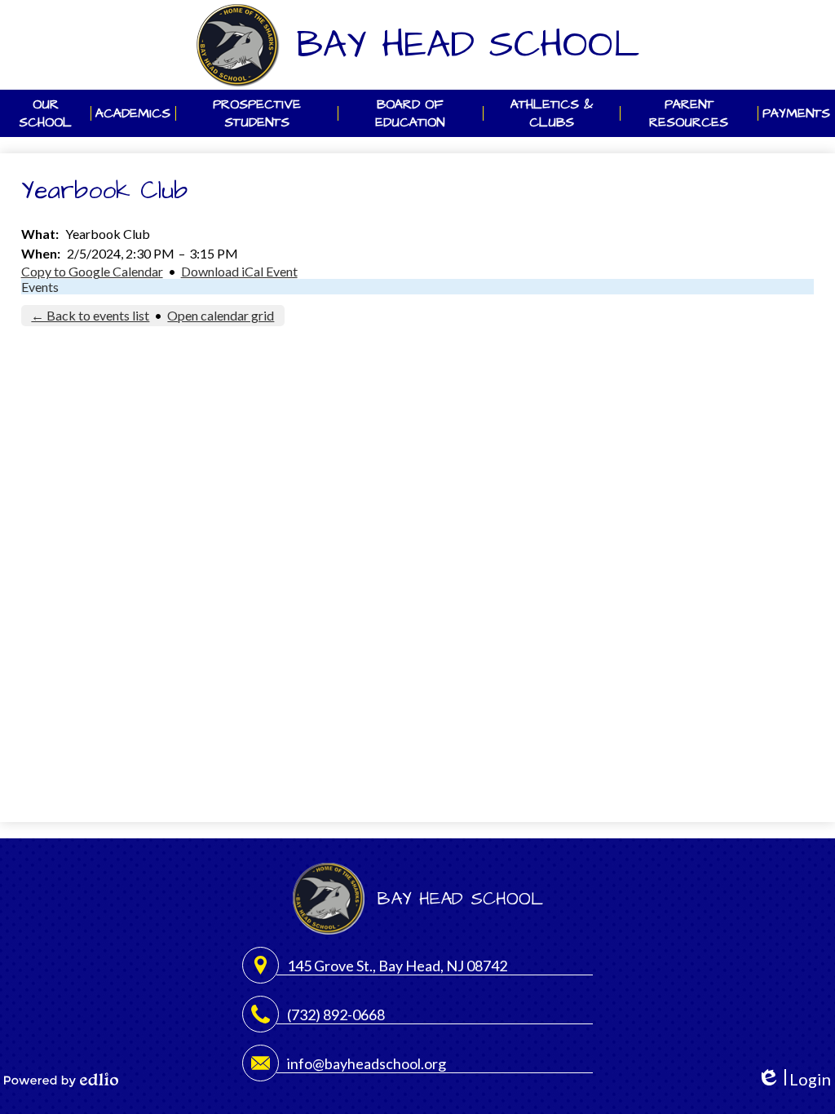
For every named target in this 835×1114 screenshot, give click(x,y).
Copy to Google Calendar (92, 271)
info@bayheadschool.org (366, 1063)
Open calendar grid (220, 315)
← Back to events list (90, 315)
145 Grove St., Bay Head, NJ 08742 (397, 966)
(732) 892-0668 (336, 1014)
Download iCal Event (239, 271)
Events (40, 286)
